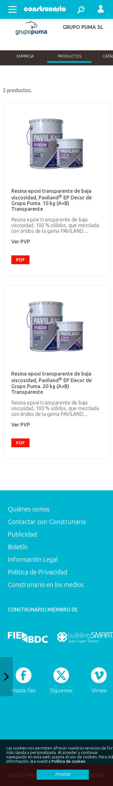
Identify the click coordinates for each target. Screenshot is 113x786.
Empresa (25, 56)
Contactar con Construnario (47, 521)
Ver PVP (20, 241)
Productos (69, 56)
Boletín (18, 546)
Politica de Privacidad (37, 572)
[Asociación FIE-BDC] (28, 637)
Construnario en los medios (46, 584)
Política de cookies (68, 761)
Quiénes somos (29, 509)
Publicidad (22, 534)
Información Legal (33, 559)
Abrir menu (12, 9)
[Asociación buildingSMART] (85, 637)
